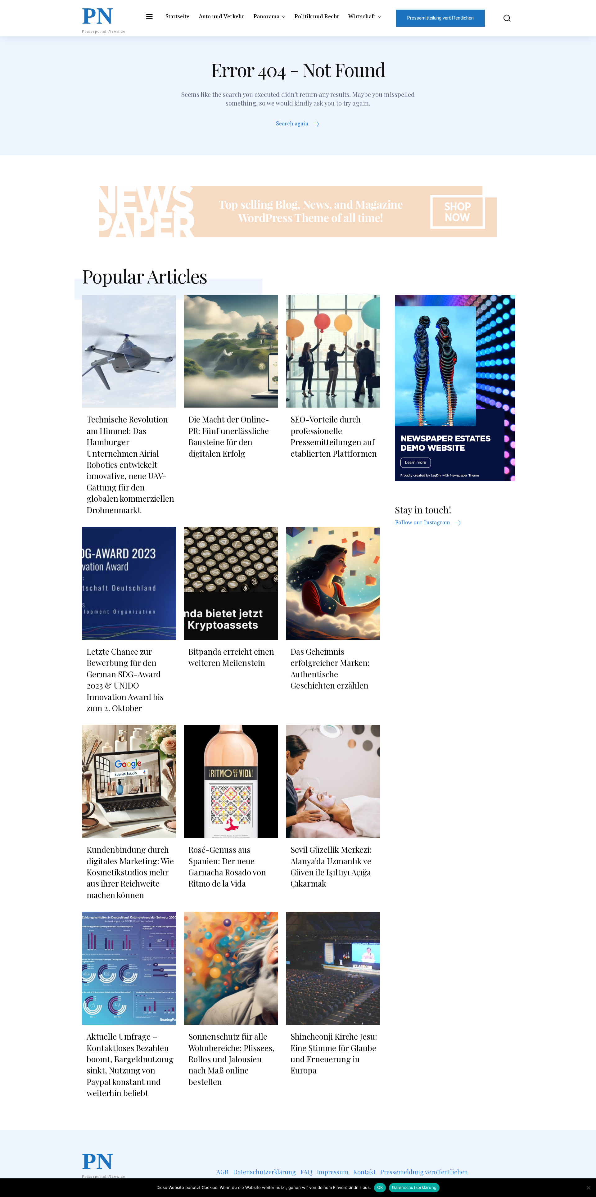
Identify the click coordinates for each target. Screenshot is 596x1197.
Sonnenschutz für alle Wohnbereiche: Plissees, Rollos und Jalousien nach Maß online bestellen (231, 1059)
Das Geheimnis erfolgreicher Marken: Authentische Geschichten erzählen (330, 668)
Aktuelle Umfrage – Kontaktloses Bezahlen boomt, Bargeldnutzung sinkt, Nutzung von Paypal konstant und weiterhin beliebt (130, 1064)
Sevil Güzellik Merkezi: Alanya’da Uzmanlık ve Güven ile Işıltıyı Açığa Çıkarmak (331, 866)
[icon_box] (298, 124)
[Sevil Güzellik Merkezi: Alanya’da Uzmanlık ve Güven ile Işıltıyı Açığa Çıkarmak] (333, 781)
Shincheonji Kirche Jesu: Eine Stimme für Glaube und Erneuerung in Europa (334, 1053)
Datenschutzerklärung (414, 1187)
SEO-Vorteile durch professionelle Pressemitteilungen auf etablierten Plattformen (334, 436)
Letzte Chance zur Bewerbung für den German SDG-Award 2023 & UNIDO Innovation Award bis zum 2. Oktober (125, 679)
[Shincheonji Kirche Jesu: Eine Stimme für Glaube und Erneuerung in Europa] (333, 968)
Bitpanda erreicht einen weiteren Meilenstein (231, 657)
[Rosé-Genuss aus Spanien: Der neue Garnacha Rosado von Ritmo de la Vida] (231, 781)
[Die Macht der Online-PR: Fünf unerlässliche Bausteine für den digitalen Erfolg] (231, 351)
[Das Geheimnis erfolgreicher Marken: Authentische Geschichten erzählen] (333, 583)
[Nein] (588, 1188)
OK (380, 1187)
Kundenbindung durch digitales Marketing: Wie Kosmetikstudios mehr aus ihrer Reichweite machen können (130, 872)
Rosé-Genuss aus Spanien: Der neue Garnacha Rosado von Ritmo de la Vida (227, 866)
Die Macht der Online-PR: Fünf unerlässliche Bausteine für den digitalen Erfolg (228, 436)
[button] (502, 18)
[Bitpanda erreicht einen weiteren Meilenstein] (231, 583)
